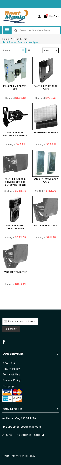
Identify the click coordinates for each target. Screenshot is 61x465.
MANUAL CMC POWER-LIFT (15, 87)
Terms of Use (11, 374)
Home (6, 39)
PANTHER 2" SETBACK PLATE (46, 87)
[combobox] (36, 30)
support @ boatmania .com (23, 426)
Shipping (8, 386)
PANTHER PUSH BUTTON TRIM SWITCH (15, 134)
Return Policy (11, 368)
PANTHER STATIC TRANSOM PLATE (15, 227)
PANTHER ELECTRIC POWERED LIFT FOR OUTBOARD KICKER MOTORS (15, 182)
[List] (29, 50)
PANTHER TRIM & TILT (46, 225)
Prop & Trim (21, 39)
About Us (8, 363)
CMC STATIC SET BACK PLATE (46, 180)
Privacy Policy (11, 380)
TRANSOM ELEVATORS (46, 132)
